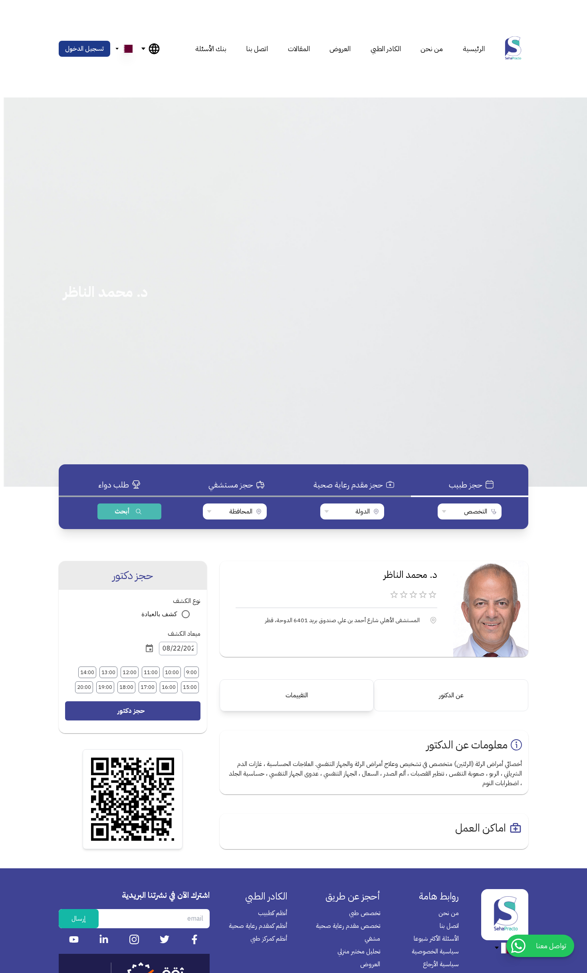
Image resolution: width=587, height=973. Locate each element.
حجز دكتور (131, 711)
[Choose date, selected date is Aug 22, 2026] (149, 649)
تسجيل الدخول (84, 49)
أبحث (122, 511)
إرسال (78, 918)
